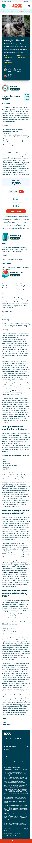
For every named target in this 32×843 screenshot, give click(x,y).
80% (16, 191)
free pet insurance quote (11, 711)
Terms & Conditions (9, 833)
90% (21, 191)
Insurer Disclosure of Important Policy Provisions (15, 769)
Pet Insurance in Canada (20, 762)
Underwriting (26, 1)
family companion (9, 573)
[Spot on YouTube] (20, 738)
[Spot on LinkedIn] (10, 738)
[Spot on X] (15, 738)
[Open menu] (4, 6)
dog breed (9, 525)
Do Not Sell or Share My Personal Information (15, 835)
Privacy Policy (18, 833)
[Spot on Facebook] (7, 738)
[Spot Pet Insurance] (7, 734)
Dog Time (6, 725)
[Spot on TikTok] (12, 738)
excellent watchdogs (22, 416)
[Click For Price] (28, 5)
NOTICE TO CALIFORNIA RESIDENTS (12, 767)
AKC (4, 723)
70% (11, 191)
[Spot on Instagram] (5, 738)
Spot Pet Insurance (20, 703)
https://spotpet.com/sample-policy (15, 776)
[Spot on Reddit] (18, 738)
